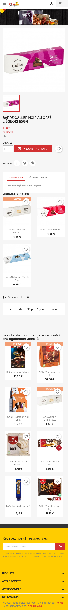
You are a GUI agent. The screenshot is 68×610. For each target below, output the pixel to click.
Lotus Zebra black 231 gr (50, 463)
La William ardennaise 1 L (18, 508)
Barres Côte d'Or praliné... (18, 463)
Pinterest (32, 163)
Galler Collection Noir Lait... (18, 418)
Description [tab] (16, 177)
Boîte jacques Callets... (18, 372)
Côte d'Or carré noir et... (49, 374)
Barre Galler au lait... (51, 229)
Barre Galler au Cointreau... (17, 231)
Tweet (25, 163)
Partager (17, 163)
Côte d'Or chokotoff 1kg (49, 508)
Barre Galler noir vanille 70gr (17, 278)
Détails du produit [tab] (38, 177)
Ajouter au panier (33, 148)
